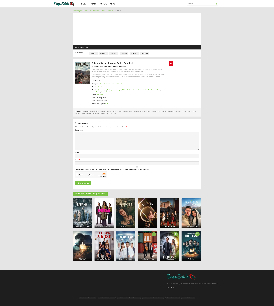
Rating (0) (176, 62)
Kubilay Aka (125, 90)
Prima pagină (77, 11)
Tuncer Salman (155, 90)
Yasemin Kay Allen (106, 92)
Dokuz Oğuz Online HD (142, 111)
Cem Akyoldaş (102, 87)
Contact (112, 3)
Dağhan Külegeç (101, 90)
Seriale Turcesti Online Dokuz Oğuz (106, 113)
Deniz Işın (110, 90)
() (82, 47)
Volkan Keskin (96, 92)
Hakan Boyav (117, 90)
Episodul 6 (144, 53)
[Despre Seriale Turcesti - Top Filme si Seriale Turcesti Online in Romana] (64, 3)
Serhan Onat (147, 90)
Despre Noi (103, 3)
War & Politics (119, 84)
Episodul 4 (124, 53)
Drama (113, 84)
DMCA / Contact (171, 288)
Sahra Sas (140, 90)
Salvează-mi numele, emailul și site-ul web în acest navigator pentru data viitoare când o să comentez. (112, 169)
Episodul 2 (103, 53)
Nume (77, 153)
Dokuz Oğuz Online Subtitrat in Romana (167, 111)
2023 (106, 104)
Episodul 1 (93, 53)
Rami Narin (132, 90)
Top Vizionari (93, 3)
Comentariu (79, 130)
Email (77, 160)
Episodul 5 (134, 53)
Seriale (83, 3)
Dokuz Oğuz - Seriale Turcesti (101, 111)
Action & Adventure (107, 11)
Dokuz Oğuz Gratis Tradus (123, 111)
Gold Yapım (100, 95)
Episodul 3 (114, 53)
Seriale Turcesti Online (91, 11)
